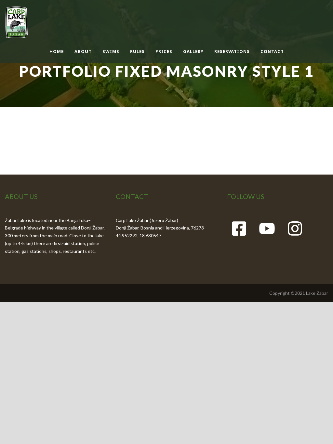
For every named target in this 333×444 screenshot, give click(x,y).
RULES (137, 51)
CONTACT (272, 51)
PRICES (163, 51)
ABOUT (83, 51)
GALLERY (193, 51)
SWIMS (110, 51)
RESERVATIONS (232, 51)
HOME (56, 51)
